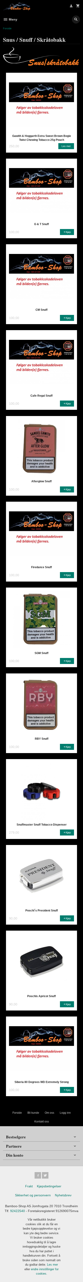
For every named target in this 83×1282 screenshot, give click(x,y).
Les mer (52, 1264)
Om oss (49, 1112)
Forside (7, 28)
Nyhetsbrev (63, 1195)
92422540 (17, 1211)
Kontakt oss (41, 1121)
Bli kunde (33, 1112)
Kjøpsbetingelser (49, 1186)
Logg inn (65, 1112)
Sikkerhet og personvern (33, 1195)
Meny (12, 19)
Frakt (29, 1186)
